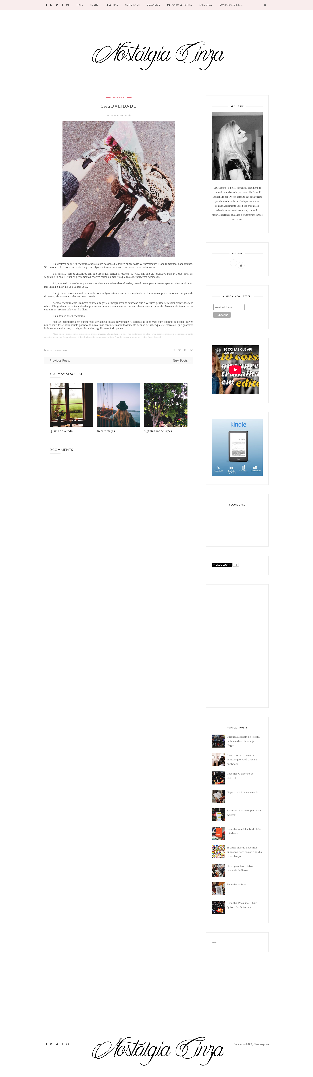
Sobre (94, 4)
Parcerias (205, 4)
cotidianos (118, 97)
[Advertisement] (237, 646)
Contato (225, 4)
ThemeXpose (261, 1044)
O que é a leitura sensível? (242, 792)
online (214, 942)
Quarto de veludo (61, 431)
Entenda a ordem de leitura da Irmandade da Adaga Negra (243, 741)
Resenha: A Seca (236, 884)
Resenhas (112, 4)
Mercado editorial (179, 4)
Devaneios (153, 4)
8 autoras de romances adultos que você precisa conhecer (242, 759)
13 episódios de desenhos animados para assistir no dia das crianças (244, 852)
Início (79, 4)
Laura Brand (117, 115)
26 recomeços (106, 431)
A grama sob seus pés (158, 431)
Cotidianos (132, 4)
